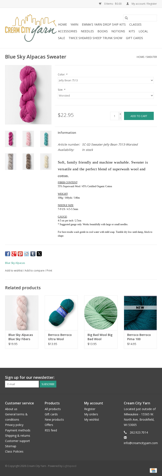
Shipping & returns (17, 436)
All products (53, 409)
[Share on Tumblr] (32, 253)
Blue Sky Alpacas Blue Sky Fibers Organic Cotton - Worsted (21, 337)
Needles (87, 31)
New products (54, 419)
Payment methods (17, 430)
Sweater (151, 57)
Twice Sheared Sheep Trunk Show (95, 38)
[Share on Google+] (13, 253)
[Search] (126, 18)
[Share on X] (39, 253)
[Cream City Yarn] (31, 28)
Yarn (74, 24)
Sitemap (10, 446)
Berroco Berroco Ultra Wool (60, 337)
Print (49, 270)
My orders (91, 414)
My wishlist (91, 419)
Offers (49, 425)
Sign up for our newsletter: (29, 377)
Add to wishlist (14, 270)
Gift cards (134, 38)
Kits (132, 31)
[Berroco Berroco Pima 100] (140, 312)
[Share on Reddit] (26, 253)
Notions (118, 31)
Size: (61, 89)
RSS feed (51, 430)
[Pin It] (20, 253)
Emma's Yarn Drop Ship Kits (104, 24)
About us (11, 409)
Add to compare (35, 270)
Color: (62, 74)
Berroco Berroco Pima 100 (139, 337)
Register (89, 409)
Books (102, 31)
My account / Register (144, 3)
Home (62, 24)
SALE (61, 38)
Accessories (67, 31)
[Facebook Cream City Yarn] (146, 377)
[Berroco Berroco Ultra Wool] (61, 312)
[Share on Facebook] (7, 253)
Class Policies (14, 451)
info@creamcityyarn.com (141, 443)
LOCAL (143, 31)
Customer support (17, 441)
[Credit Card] (152, 470)
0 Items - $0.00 (113, 3)
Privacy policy (14, 425)
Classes (135, 24)
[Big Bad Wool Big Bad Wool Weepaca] (100, 312)
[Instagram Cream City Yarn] (153, 377)
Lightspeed (69, 466)
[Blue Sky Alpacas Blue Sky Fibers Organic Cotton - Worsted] (21, 312)
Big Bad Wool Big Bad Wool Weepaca (100, 337)
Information (67, 133)
